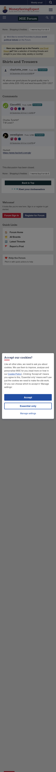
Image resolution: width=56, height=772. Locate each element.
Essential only (28, 406)
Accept (28, 397)
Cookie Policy (14, 373)
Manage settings (28, 413)
